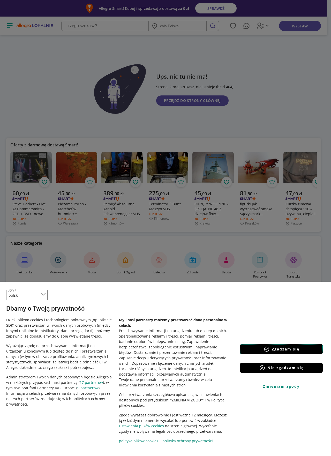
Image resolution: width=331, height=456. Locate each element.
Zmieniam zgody (281, 386)
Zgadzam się (285, 349)
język (12, 290)
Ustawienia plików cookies (141, 425)
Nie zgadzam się (285, 367)
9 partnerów (88, 387)
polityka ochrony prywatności (187, 440)
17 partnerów (91, 382)
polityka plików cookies (138, 440)
